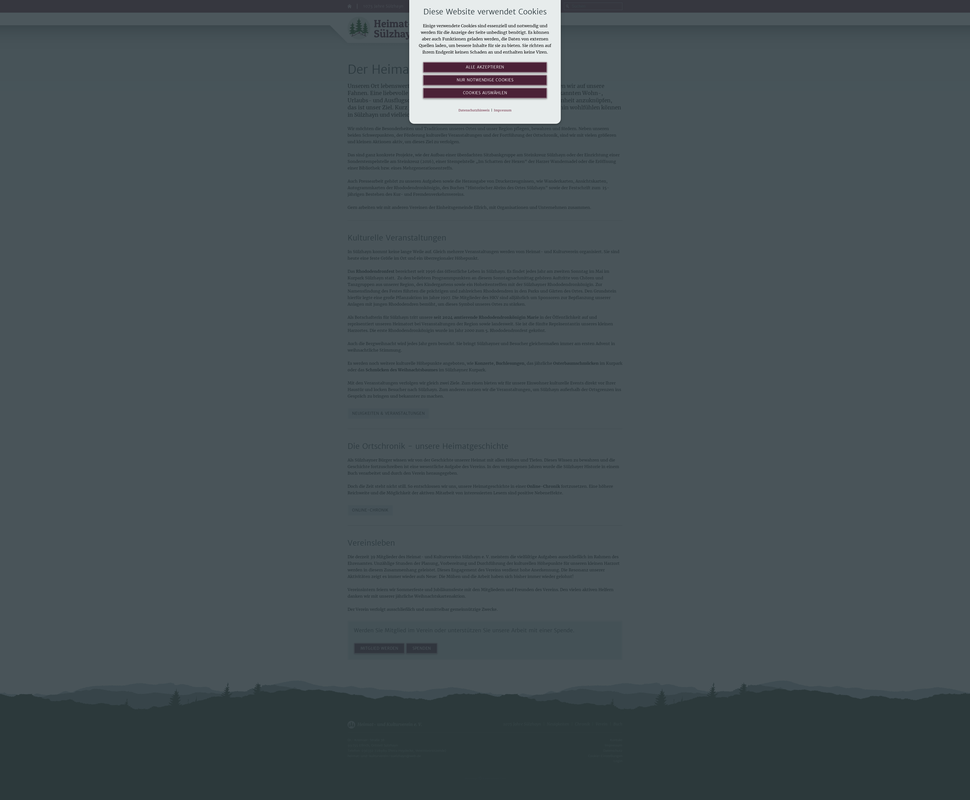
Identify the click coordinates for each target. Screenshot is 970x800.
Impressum (503, 110)
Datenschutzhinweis (474, 110)
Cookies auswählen (485, 92)
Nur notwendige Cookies (485, 80)
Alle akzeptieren (485, 67)
